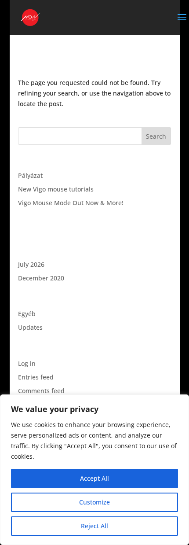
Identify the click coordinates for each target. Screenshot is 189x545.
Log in (27, 363)
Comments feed (41, 391)
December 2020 (41, 278)
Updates (30, 327)
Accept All (94, 478)
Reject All (94, 526)
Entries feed (36, 377)
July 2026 (31, 264)
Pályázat (30, 175)
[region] (94, 469)
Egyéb (27, 313)
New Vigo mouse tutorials (56, 189)
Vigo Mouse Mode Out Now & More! (71, 203)
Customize (94, 502)
